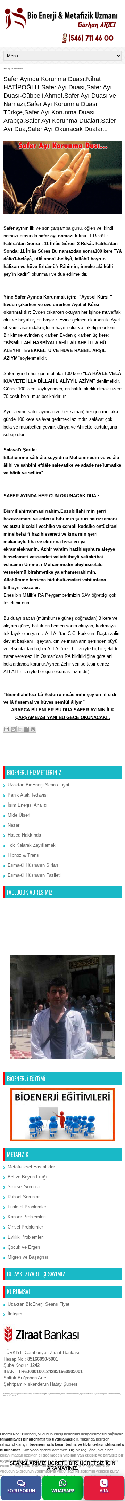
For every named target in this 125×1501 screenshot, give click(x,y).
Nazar (13, 825)
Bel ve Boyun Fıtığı (27, 1177)
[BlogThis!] (13, 729)
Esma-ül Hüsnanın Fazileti (34, 875)
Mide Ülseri (19, 815)
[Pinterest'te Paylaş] (33, 729)
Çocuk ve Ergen (24, 1247)
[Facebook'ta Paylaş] (26, 729)
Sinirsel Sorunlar (24, 1186)
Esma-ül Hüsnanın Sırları (33, 865)
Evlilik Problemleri (26, 1237)
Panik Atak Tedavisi (28, 795)
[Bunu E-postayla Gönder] (6, 729)
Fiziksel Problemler (27, 1206)
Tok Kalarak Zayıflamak (32, 845)
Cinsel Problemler (25, 1227)
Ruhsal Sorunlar (24, 1196)
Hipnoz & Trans (23, 855)
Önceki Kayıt (106, 757)
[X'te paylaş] (19, 729)
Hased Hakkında (24, 835)
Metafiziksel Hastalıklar (31, 1166)
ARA (104, 1491)
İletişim (15, 1313)
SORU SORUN (21, 1491)
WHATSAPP (62, 1491)
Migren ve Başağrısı (28, 1257)
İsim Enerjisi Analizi (27, 805)
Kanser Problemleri (27, 1216)
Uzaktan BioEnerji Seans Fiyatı (39, 785)
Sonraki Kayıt (19, 757)
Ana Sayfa (63, 757)
